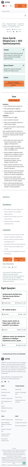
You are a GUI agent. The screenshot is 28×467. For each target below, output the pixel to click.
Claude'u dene (6, 259)
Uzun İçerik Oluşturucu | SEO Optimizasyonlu (12, 26)
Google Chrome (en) (21, 422)
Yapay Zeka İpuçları (12, 23)
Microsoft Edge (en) (20, 425)
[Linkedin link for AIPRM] (9, 382)
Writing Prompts (12, 25)
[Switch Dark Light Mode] (6, 6)
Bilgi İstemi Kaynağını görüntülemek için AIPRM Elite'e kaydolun (13, 83)
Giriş (11, 6)
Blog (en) (3, 411)
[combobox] (14, 11)
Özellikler (3, 395)
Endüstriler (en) (5, 392)
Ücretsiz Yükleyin (20, 5)
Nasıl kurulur (19, 419)
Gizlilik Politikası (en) (7, 419)
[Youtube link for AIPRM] (5, 382)
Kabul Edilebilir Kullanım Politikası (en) (6, 424)
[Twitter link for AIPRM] (2, 382)
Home (3, 23)
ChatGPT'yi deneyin (18, 259)
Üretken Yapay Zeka (6, 398)
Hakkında (4, 389)
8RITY (9, 29)
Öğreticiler (18, 389)
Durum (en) (18, 397)
